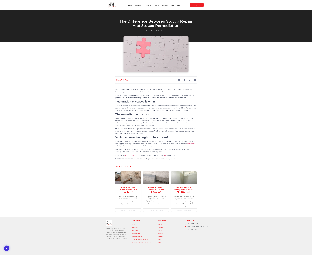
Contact (160, 233)
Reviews (160, 236)
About (160, 230)
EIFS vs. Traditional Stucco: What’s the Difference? (156, 189)
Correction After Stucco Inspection (142, 242)
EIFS (133, 224)
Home (160, 224)
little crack (191, 144)
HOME (130, 5)
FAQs (178, 5)
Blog (159, 239)
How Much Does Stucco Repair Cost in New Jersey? (128, 189)
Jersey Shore (129, 155)
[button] (6, 248)
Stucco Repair (136, 233)
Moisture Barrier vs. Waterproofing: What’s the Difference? (183, 189)
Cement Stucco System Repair (141, 239)
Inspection (135, 227)
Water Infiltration (137, 236)
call (165, 155)
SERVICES (138, 5)
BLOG (172, 5)
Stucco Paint (135, 230)
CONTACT (164, 5)
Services (160, 227)
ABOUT (156, 5)
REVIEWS (148, 5)
